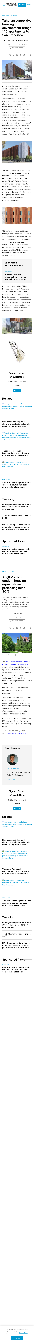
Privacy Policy (23, 1333)
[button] (3, 4)
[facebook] (10, 55)
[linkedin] (14, 55)
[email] (24, 55)
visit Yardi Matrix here (17, 733)
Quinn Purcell (17, 613)
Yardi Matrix (11, 662)
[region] (17, 1334)
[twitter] (17, 55)
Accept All (17, 1338)
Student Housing (8, 572)
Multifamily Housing (9, 15)
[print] (31, 55)
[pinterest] (20, 55)
